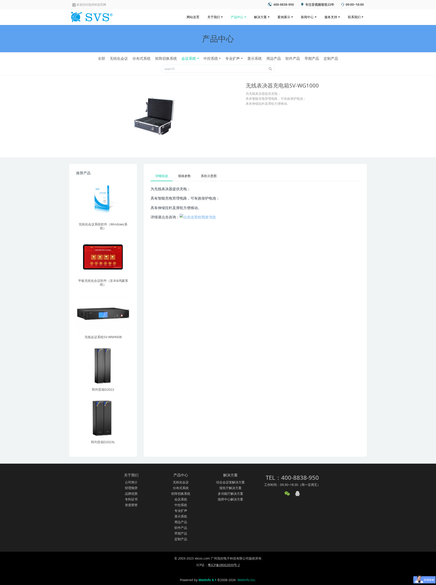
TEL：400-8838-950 (292, 477)
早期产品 (312, 58)
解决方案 (260, 17)
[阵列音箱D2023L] (103, 418)
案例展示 (283, 17)
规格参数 (184, 176)
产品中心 (237, 17)
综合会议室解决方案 (230, 482)
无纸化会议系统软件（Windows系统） (103, 226)
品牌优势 (131, 493)
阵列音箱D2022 (103, 389)
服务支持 (331, 17)
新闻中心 (307, 17)
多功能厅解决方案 (230, 493)
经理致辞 (131, 488)
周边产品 (273, 58)
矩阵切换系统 (166, 58)
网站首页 (193, 17)
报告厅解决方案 (230, 488)
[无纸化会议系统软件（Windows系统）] (103, 200)
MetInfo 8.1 (207, 580)
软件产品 (292, 58)
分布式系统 (141, 58)
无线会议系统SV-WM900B (103, 337)
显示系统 (254, 58)
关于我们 (213, 17)
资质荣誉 (131, 505)
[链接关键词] (198, 217)
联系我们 (354, 17)
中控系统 (210, 58)
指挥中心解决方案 (230, 499)
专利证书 (131, 499)
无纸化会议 (119, 58)
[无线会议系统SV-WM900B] (103, 312)
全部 (101, 58)
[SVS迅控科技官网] (91, 16)
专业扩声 (232, 58)
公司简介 (131, 482)
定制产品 (331, 58)
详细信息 (161, 176)
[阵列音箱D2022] (103, 365)
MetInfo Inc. (247, 580)
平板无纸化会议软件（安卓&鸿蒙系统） (103, 282)
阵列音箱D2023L (103, 442)
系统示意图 (209, 176)
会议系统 (188, 58)
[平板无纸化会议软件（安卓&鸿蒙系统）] (103, 256)
